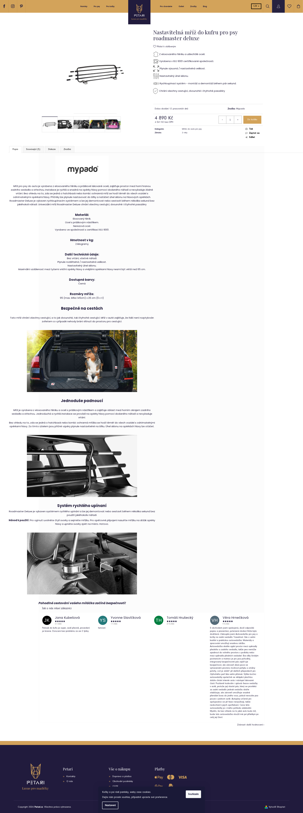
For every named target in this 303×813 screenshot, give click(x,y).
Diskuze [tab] (52, 149)
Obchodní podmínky (122, 781)
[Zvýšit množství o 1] (238, 120)
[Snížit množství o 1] (222, 120)
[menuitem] (84, 7)
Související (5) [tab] (33, 149)
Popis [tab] (15, 149)
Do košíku (252, 119)
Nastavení (110, 805)
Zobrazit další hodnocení (250, 725)
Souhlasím (193, 794)
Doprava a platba (121, 776)
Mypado (240, 109)
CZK (255, 6)
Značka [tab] (67, 149)
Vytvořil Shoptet (277, 807)
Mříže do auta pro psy (192, 129)
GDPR (115, 786)
